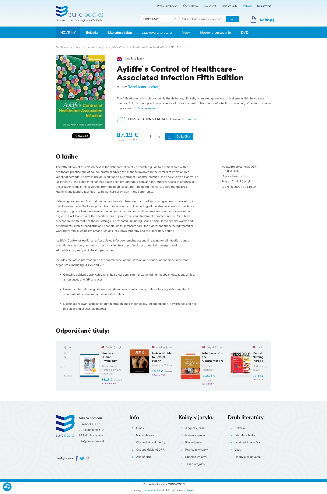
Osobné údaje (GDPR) (151, 450)
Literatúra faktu (120, 32)
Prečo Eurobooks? (167, 6)
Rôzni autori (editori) (144, 86)
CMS (173, 490)
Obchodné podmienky (150, 442)
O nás (140, 428)
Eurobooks (62, 47)
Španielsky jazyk (196, 457)
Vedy (186, 32)
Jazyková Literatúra (157, 32)
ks (158, 136)
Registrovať (264, 6)
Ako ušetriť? (210, 6)
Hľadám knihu (230, 6)
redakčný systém (152, 490)
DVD (244, 32)
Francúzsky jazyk (196, 450)
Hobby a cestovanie (215, 32)
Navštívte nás (145, 435)
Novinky (68, 32)
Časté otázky (190, 6)
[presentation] (60, 365)
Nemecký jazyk (195, 435)
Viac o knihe (146, 108)
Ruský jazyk (193, 442)
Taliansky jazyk (195, 464)
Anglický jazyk (195, 428)
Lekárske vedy (95, 47)
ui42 (191, 490)
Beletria (92, 32)
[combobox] (160, 19)
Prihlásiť (247, 6)
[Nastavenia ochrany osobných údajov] (7, 486)
